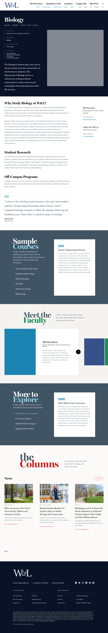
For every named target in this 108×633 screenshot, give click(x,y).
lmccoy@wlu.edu (89, 136)
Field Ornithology (22, 279)
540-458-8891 (88, 134)
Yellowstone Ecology (23, 289)
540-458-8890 (88, 117)
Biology (9, 40)
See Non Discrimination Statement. (45, 620)
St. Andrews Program (23, 419)
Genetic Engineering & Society (27, 269)
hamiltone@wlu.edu (90, 119)
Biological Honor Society (25, 429)
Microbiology (20, 294)
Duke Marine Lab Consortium (27, 414)
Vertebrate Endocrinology (25, 274)
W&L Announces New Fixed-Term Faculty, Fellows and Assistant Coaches (17, 511)
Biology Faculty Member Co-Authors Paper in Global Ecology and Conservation (52, 511)
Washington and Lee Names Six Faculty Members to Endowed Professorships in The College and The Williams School (89, 513)
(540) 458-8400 (58, 583)
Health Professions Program (26, 424)
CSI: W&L (19, 284)
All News (99, 478)
